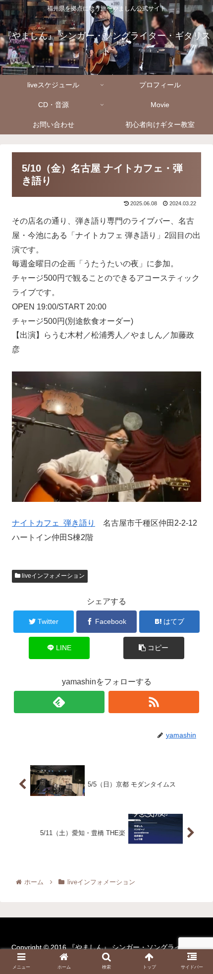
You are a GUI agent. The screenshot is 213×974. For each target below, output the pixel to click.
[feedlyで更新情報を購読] (59, 702)
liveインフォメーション (52, 575)
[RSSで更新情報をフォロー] (153, 702)
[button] (192, 851)
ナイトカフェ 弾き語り (53, 523)
